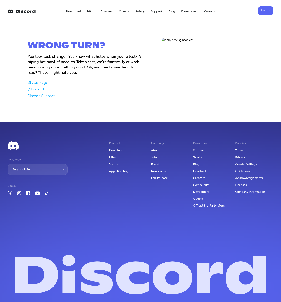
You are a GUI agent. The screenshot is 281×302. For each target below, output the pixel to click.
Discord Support (41, 95)
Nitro (90, 11)
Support (156, 11)
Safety (140, 11)
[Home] (22, 11)
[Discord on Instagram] (19, 193)
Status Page (37, 82)
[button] (38, 169)
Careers (209, 11)
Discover (106, 11)
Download (73, 11)
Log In (265, 10)
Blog (171, 11)
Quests (124, 11)
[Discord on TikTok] (46, 193)
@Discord (36, 89)
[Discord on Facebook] (28, 193)
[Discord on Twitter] (10, 193)
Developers (189, 11)
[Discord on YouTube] (37, 193)
